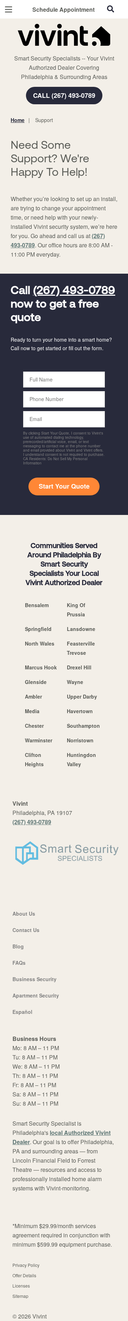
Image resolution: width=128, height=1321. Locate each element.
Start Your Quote (64, 486)
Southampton (83, 725)
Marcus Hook (41, 667)
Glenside (36, 681)
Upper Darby (82, 696)
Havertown (80, 711)
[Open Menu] (8, 9)
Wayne (75, 681)
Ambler (33, 696)
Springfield (38, 628)
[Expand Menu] (75, 50)
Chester (34, 725)
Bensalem (37, 605)
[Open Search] (110, 8)
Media (32, 711)
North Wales (39, 643)
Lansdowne (81, 628)
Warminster (38, 740)
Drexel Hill (79, 667)
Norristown (80, 740)
